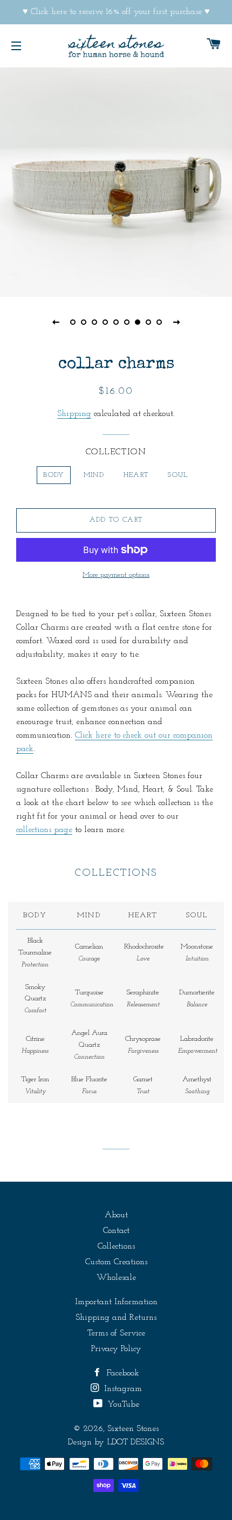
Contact (116, 1230)
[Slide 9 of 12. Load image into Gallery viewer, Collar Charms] (159, 322)
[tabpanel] (116, 181)
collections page (44, 830)
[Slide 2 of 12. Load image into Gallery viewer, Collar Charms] (83, 322)
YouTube (122, 1404)
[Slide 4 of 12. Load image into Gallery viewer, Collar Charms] (105, 322)
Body (53, 475)
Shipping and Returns (116, 1317)
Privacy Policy (116, 1349)
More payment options (116, 575)
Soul (178, 475)
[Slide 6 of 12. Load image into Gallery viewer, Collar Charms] (126, 322)
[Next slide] (176, 322)
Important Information (116, 1302)
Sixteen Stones (133, 1428)
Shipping (74, 414)
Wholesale (116, 1277)
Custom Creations (116, 1262)
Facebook (121, 1373)
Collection (116, 452)
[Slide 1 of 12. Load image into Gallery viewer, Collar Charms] (72, 322)
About (116, 1215)
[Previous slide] (55, 322)
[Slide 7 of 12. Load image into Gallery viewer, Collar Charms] (137, 322)
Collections (116, 1246)
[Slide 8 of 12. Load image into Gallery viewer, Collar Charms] (148, 322)
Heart (136, 475)
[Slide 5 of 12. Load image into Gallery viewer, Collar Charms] (116, 322)
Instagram (121, 1389)
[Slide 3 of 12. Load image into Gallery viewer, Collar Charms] (94, 322)
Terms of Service (116, 1333)
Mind (94, 475)
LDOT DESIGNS (135, 1442)
